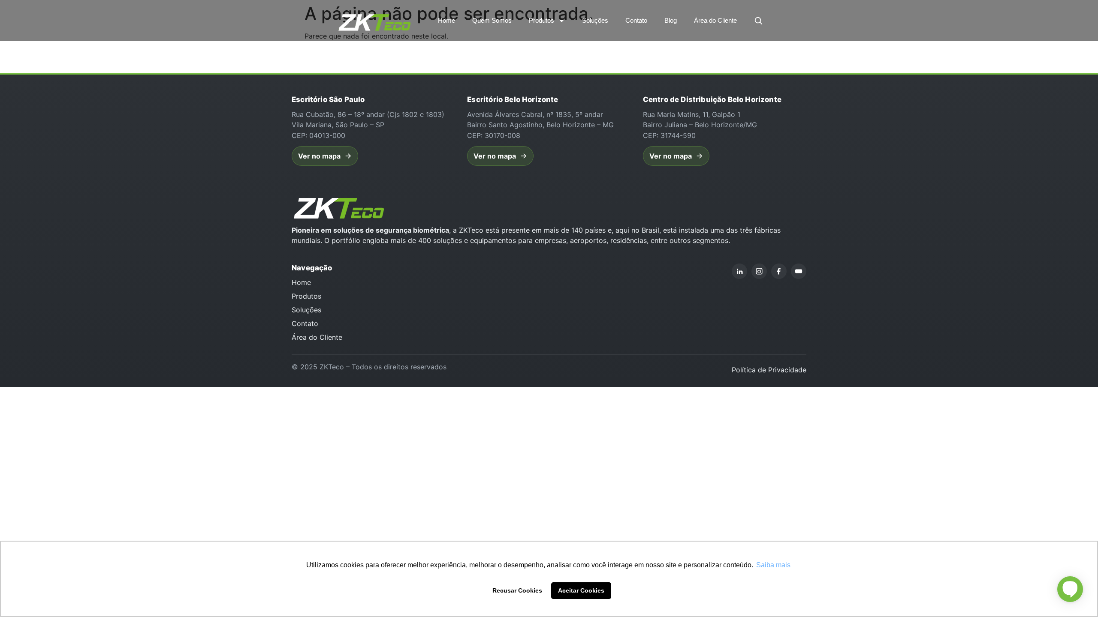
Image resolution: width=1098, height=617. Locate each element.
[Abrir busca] (758, 20)
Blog (670, 20)
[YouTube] (798, 271)
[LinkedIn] (739, 271)
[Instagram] (759, 271)
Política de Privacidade (769, 369)
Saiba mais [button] (773, 565)
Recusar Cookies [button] (517, 590)
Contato (636, 20)
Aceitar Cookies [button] (581, 590)
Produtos (541, 20)
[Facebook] (779, 271)
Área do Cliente (715, 20)
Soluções (595, 20)
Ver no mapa (319, 156)
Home (446, 20)
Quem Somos (492, 20)
